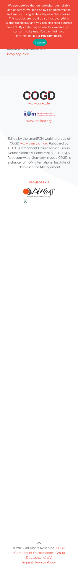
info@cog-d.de (18, 54)
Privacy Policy (45, 562)
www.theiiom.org (39, 121)
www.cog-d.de (39, 103)
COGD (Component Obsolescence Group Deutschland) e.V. (39, 553)
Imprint (27, 562)
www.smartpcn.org (34, 143)
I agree (40, 42)
